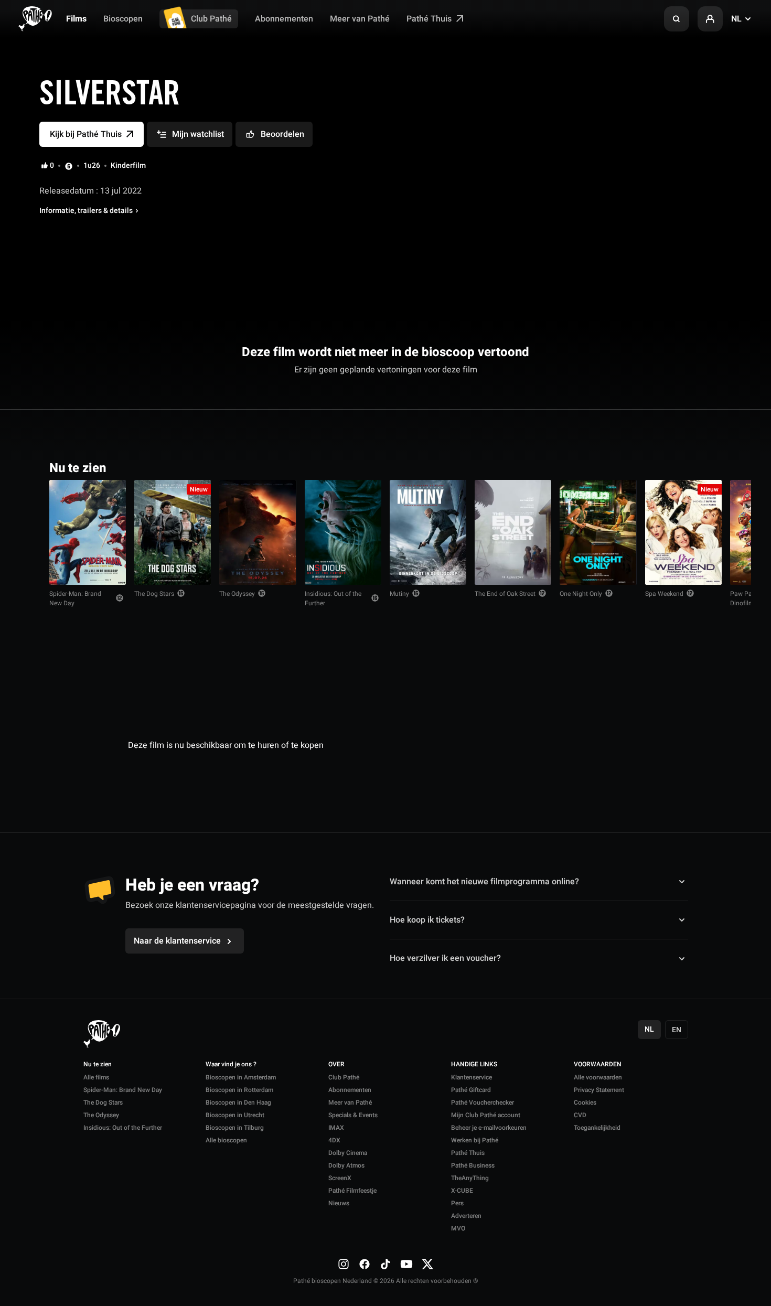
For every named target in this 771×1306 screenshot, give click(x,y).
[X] (427, 1264)
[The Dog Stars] (172, 532)
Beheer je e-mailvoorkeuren (489, 1127)
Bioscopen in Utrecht (235, 1115)
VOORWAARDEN (598, 1065)
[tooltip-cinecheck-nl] (69, 165)
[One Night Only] (598, 532)
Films (76, 19)
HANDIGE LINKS (474, 1065)
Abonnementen (284, 19)
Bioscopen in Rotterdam (239, 1090)
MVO (458, 1228)
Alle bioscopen (226, 1140)
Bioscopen (123, 19)
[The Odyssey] (257, 532)
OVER (336, 1065)
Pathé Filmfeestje (352, 1190)
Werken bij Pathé (474, 1140)
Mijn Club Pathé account (485, 1115)
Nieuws (338, 1203)
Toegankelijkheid (597, 1127)
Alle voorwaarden (598, 1077)
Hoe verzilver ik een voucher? (445, 958)
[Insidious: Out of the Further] (343, 532)
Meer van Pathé (360, 19)
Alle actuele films (681, 467)
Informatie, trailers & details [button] (86, 211)
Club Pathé (211, 19)
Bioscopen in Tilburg (235, 1127)
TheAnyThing (470, 1178)
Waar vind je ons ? (231, 1065)
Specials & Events (353, 1115)
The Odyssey (237, 593)
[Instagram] (343, 1264)
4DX (334, 1140)
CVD (580, 1115)
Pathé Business (473, 1165)
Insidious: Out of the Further (333, 598)
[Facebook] (364, 1264)
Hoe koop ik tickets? (427, 920)
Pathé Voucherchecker (482, 1102)
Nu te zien (97, 1065)
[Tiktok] (385, 1264)
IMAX (336, 1127)
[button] (676, 18)
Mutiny (399, 593)
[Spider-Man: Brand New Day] (87, 532)
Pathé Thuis (430, 19)
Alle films (96, 1077)
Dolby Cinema (347, 1153)
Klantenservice (471, 1077)
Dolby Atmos (346, 1165)
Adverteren (466, 1216)
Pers (457, 1203)
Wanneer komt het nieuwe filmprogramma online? (484, 881)
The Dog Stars (154, 593)
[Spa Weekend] (683, 532)
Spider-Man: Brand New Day (75, 598)
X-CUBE (462, 1190)
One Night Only (581, 593)
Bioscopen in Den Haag (238, 1102)
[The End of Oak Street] (513, 532)
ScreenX (339, 1178)
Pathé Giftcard (471, 1090)
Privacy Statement (599, 1090)
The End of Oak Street (505, 593)
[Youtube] (406, 1264)
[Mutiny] (428, 532)
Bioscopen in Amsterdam (241, 1077)
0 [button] (52, 165)
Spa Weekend (664, 593)
